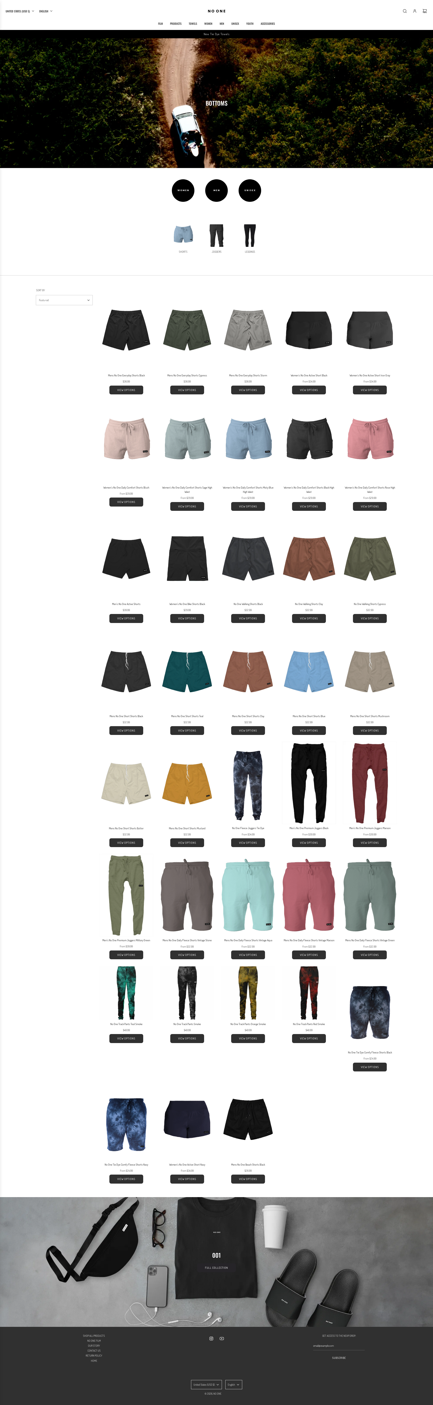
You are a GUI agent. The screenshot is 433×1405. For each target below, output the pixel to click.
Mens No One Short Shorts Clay (248, 716)
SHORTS (183, 251)
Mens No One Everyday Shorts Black (126, 375)
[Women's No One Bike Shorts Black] (187, 559)
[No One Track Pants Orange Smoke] (248, 993)
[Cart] (425, 11)
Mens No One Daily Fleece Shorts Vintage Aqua (248, 940)
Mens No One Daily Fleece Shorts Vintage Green (370, 940)
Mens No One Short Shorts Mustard (187, 828)
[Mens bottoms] (216, 190)
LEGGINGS (250, 251)
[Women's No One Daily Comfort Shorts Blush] (126, 442)
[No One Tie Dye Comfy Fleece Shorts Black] (370, 1007)
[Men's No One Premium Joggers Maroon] (370, 783)
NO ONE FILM (94, 1340)
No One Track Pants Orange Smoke (248, 1024)
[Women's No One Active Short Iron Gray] (370, 330)
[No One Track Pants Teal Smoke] (126, 993)
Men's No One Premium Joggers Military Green (126, 940)
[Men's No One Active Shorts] (126, 559)
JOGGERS (216, 251)
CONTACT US (94, 1350)
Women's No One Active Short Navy (187, 1164)
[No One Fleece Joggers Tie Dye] (248, 783)
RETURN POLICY (94, 1355)
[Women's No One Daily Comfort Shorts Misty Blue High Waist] (248, 442)
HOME (94, 1360)
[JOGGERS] (216, 235)
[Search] (405, 11)
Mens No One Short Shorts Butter (126, 828)
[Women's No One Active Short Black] (309, 330)
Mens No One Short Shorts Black (126, 716)
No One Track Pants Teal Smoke (126, 1024)
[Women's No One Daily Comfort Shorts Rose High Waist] (370, 442)
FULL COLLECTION (216, 1267)
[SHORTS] (183, 235)
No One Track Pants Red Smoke (309, 1024)
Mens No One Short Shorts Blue (309, 716)
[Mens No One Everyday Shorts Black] (126, 330)
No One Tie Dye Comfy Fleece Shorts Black (370, 1052)
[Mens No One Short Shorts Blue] (309, 671)
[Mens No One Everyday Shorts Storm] (248, 330)
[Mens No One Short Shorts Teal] (187, 671)
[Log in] (415, 11)
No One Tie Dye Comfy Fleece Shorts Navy (126, 1164)
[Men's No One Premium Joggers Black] (309, 783)
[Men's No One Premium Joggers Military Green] (126, 895)
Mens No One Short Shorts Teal (187, 716)
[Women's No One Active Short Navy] (187, 1119)
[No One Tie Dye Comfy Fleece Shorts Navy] (126, 1119)
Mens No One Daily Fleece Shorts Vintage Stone (187, 940)
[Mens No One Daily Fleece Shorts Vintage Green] (370, 895)
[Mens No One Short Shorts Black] (126, 671)
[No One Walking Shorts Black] (248, 559)
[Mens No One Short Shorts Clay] (248, 671)
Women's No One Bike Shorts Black (187, 604)
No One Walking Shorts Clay (309, 604)
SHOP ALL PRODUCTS (94, 1335)
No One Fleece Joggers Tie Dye (248, 828)
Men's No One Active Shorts (126, 604)
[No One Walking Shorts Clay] (309, 559)
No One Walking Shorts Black (248, 604)
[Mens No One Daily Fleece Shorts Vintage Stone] (187, 895)
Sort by (40, 290)
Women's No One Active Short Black (309, 375)
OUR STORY (94, 1345)
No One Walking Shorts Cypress (370, 604)
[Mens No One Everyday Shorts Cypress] (187, 330)
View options (126, 390)
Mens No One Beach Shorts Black (248, 1164)
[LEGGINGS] (250, 235)
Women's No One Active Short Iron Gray (370, 375)
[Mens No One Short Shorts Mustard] (187, 783)
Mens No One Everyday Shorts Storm (248, 375)
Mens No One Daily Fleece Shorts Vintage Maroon (309, 940)
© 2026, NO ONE (213, 1393)
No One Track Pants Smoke (187, 1024)
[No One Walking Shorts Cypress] (370, 559)
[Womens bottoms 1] (183, 190)
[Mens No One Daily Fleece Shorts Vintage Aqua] (248, 895)
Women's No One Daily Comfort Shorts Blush (126, 487)
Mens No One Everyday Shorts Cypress (187, 375)
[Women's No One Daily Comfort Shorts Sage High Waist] (187, 442)
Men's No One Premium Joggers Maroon (370, 828)
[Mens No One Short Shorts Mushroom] (370, 671)
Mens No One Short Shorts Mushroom (369, 716)
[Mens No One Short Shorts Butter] (126, 783)
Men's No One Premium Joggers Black (309, 828)
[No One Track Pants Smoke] (187, 993)
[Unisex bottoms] (250, 190)
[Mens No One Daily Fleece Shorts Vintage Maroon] (309, 895)
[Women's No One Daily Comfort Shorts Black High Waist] (309, 442)
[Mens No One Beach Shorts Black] (248, 1119)
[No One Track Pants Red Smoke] (309, 993)
